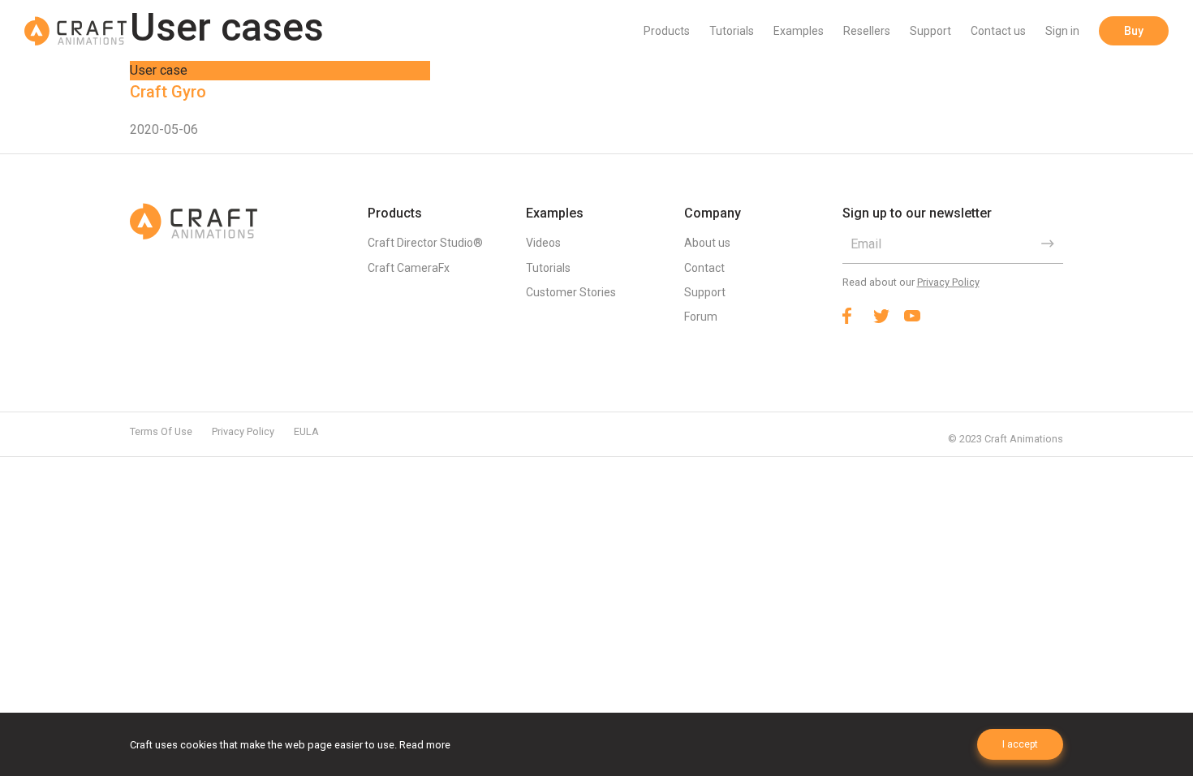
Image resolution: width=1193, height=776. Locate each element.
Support (930, 30)
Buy (1133, 30)
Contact (704, 267)
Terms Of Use (161, 431)
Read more (424, 745)
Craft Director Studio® (425, 242)
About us (707, 242)
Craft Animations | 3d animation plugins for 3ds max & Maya (75, 30)
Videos (543, 242)
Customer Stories (571, 292)
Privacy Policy (948, 282)
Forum (700, 316)
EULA (306, 431)
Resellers (866, 30)
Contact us (998, 30)
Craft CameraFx (409, 267)
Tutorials (731, 30)
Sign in (1062, 30)
